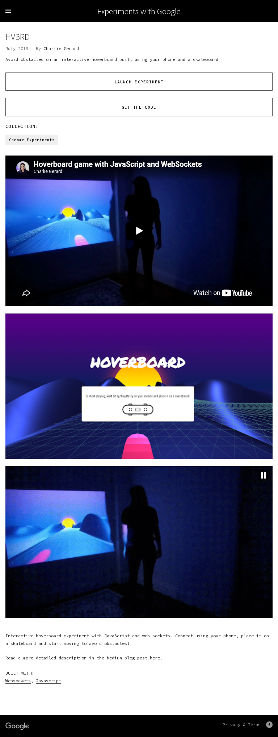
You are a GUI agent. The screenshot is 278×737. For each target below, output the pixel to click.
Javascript (48, 680)
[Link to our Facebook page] (269, 724)
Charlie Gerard (61, 48)
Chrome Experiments (32, 139)
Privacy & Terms (242, 724)
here (155, 658)
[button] (263, 475)
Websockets (18, 680)
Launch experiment (139, 81)
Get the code (139, 107)
